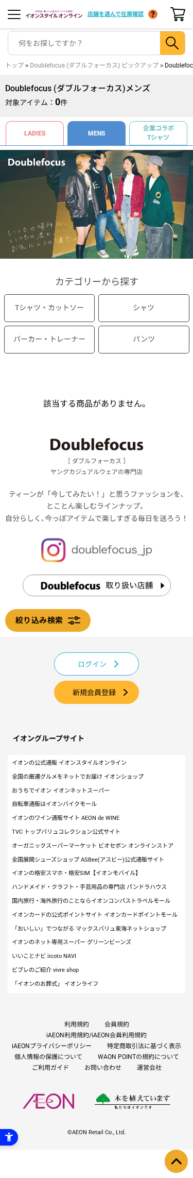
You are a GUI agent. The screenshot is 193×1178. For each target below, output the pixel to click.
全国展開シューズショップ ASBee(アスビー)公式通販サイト (88, 859)
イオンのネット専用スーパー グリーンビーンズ (71, 942)
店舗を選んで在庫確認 (115, 14)
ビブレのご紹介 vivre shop (45, 970)
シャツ (143, 308)
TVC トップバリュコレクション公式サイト (66, 832)
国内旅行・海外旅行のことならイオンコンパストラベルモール (91, 901)
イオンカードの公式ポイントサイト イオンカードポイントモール (95, 915)
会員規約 (116, 1024)
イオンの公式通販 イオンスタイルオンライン (69, 763)
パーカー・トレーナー (49, 339)
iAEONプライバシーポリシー (52, 1046)
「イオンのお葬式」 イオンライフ (55, 984)
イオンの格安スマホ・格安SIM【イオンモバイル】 (76, 873)
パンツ (144, 339)
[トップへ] (176, 1161)
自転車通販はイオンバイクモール (54, 804)
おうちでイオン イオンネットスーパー (61, 790)
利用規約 (76, 1024)
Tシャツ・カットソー (49, 308)
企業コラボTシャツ (158, 133)
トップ (14, 65)
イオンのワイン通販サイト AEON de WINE (65, 818)
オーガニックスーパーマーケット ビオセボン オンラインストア (92, 846)
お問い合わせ (102, 1067)
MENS (96, 133)
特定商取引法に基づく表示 (144, 1046)
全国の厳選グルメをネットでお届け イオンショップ (78, 776)
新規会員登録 (94, 692)
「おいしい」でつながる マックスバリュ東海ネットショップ (89, 928)
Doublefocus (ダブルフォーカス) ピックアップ (94, 65)
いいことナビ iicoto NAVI (44, 956)
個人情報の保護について (48, 1057)
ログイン (92, 664)
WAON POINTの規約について (138, 1057)
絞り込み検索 (39, 620)
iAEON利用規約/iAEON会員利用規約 (96, 1035)
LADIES (34, 133)
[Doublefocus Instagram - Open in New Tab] (96, 550)
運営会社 (149, 1067)
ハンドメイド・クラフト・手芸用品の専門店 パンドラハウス (89, 887)
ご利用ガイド (50, 1067)
